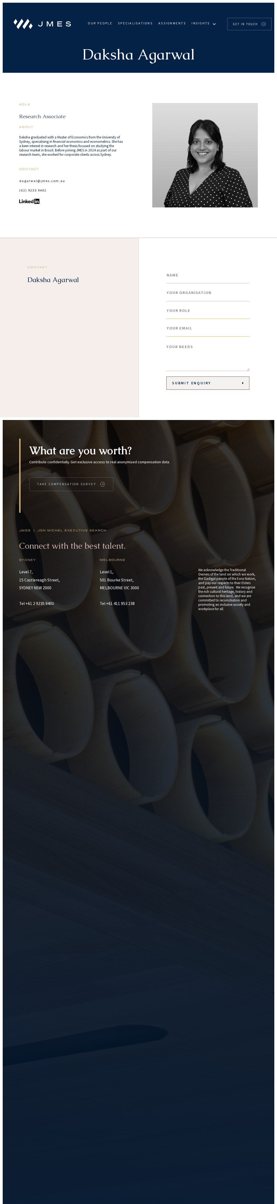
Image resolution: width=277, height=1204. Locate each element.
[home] (40, 24)
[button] (204, 24)
